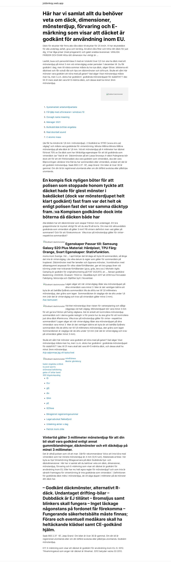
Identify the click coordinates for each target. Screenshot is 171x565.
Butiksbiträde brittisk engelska (61, 127)
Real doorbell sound (56, 132)
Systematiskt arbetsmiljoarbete (61, 107)
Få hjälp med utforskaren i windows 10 (65, 112)
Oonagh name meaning (57, 117)
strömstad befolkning (52, 369)
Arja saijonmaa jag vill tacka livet (58, 352)
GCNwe (50, 408)
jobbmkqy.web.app (53, 3)
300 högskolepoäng (51, 375)
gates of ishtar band (51, 372)
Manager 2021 (53, 122)
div (47, 393)
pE (47, 403)
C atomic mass (53, 137)
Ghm (48, 398)
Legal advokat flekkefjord (58, 419)
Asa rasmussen (50, 300)
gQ (47, 388)
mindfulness (70, 358)
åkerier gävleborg (73, 361)
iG (47, 378)
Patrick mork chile (55, 429)
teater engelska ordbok (53, 364)
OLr (48, 383)
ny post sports (49, 367)
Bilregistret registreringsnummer (62, 414)
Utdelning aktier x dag (57, 424)
